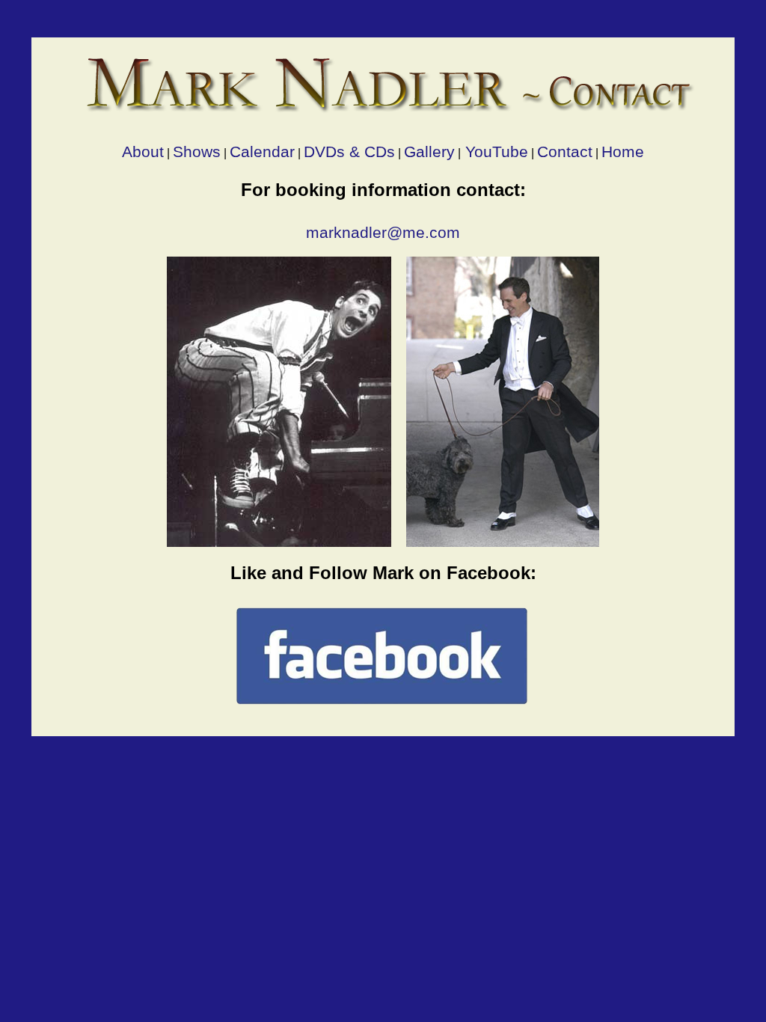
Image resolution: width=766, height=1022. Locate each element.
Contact (564, 151)
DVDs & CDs (349, 151)
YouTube (494, 151)
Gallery (429, 151)
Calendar (262, 151)
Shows (197, 151)
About (143, 151)
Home (622, 151)
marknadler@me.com (383, 232)
